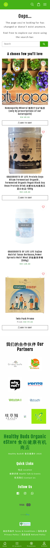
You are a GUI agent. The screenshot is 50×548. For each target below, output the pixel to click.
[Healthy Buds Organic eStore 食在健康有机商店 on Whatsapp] (32, 495)
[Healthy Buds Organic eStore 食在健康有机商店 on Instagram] (25, 495)
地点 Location (25, 470)
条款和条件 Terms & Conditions (19, 531)
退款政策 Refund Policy (33, 535)
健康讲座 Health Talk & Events (25, 474)
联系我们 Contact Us (25, 478)
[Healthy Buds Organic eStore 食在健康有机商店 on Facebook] (18, 495)
